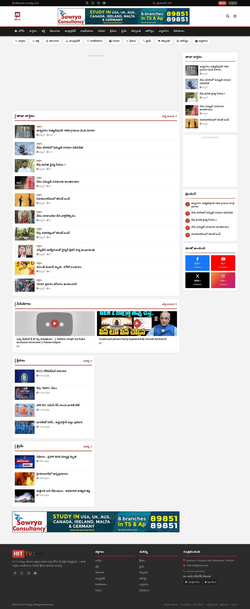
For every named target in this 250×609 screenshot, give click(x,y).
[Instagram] (28, 573)
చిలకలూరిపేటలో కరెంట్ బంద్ (214, 120)
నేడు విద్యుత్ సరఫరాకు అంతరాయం (212, 108)
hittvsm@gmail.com (197, 565)
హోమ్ (21, 31)
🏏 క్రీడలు (131, 41)
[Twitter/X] (22, 573)
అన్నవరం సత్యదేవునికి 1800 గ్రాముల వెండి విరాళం (214, 68)
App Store (211, 582)
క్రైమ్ (124, 31)
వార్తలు (33, 31)
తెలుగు (222, 3)
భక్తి (43, 31)
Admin (234, 605)
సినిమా (101, 31)
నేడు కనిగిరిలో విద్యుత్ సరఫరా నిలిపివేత (215, 82)
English (232, 3)
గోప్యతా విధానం (171, 605)
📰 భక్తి (35, 41)
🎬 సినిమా (114, 41)
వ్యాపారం (164, 31)
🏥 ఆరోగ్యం (182, 41)
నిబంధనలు (186, 605)
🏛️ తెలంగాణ (52, 41)
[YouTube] (35, 573)
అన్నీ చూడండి (168, 116)
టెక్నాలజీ (136, 31)
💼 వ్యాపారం (201, 41)
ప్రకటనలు (224, 605)
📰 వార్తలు (20, 41)
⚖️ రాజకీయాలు (94, 41)
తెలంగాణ (55, 31)
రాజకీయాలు (86, 31)
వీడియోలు (178, 31)
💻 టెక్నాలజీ (164, 41)
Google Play (193, 582)
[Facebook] (15, 573)
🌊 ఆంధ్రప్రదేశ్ (73, 41)
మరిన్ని (86, 361)
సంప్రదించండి (211, 605)
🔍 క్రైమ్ (146, 41)
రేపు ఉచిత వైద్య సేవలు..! (212, 93)
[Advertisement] (96, 83)
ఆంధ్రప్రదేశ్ (70, 31)
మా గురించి (198, 605)
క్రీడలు (113, 31)
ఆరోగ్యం (149, 31)
